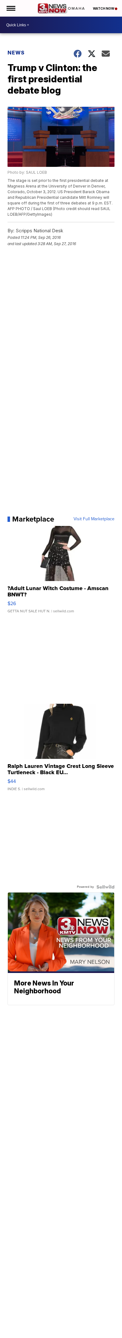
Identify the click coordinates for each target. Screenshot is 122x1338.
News (16, 52)
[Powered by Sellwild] (105, 887)
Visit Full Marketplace (94, 519)
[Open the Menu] (10, 8)
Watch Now (104, 8)
